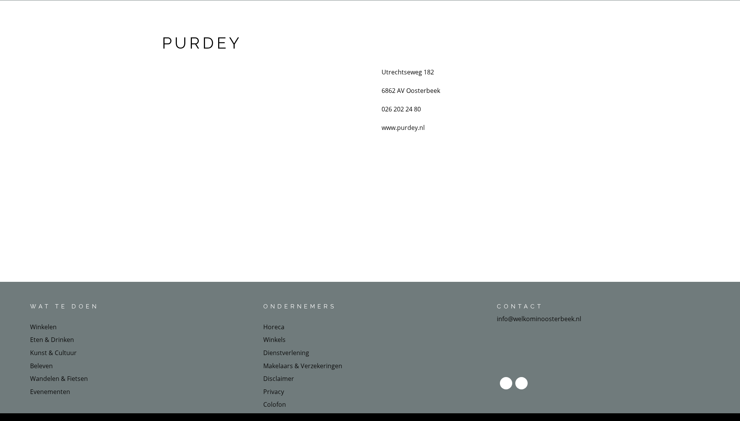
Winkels (274, 339)
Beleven (41, 366)
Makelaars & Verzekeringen (302, 366)
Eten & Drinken (434, 12)
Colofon (274, 404)
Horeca (273, 327)
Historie (483, 12)
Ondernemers (371, 12)
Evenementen (50, 391)
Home (252, 12)
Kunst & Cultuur (53, 353)
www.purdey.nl (403, 127)
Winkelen (43, 327)
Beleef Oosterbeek (300, 12)
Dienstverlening (286, 353)
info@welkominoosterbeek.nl (539, 319)
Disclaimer (278, 378)
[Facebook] (506, 383)
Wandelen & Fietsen (59, 378)
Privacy (273, 391)
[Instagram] (521, 383)
